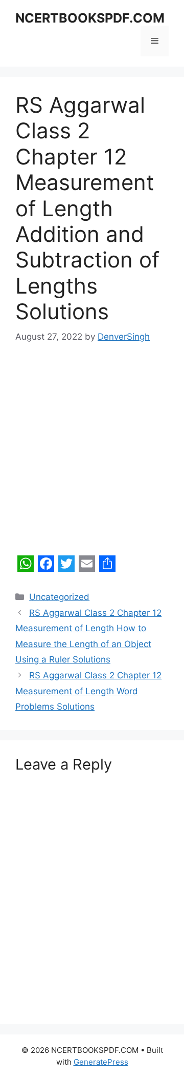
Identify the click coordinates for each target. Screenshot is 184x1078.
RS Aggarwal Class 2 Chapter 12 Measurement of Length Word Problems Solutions (88, 691)
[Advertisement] (92, 454)
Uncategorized (59, 597)
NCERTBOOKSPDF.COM (90, 18)
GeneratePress (101, 1062)
